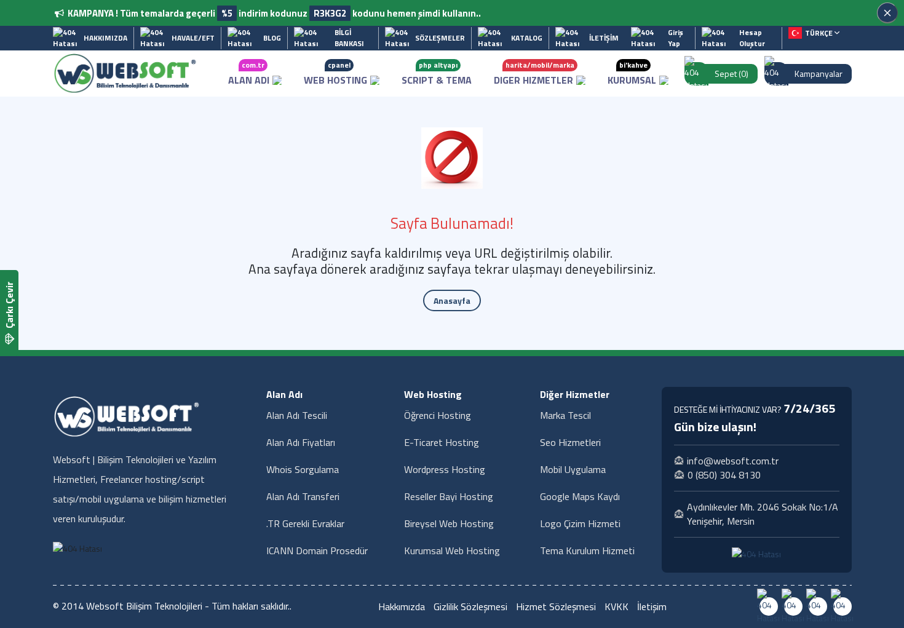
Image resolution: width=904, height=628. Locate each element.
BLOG (272, 38)
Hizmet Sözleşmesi (556, 606)
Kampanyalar (819, 73)
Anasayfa (452, 300)
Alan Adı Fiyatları (300, 442)
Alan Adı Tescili (296, 415)
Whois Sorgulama (302, 469)
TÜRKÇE (820, 33)
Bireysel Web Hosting (449, 523)
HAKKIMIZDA (105, 38)
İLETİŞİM (604, 38)
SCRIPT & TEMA (437, 73)
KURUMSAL (632, 73)
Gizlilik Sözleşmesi (470, 606)
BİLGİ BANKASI (349, 38)
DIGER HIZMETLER (534, 73)
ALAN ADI (248, 73)
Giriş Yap (675, 38)
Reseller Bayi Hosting (448, 496)
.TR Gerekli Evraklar (305, 523)
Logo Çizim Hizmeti (580, 523)
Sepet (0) (731, 73)
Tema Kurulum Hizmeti (587, 550)
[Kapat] (887, 12)
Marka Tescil (565, 415)
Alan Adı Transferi (302, 496)
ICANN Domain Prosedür (317, 550)
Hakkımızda (401, 606)
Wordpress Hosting (444, 469)
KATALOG (526, 38)
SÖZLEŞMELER (440, 38)
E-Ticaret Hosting (441, 442)
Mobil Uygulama (573, 469)
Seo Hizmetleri (570, 442)
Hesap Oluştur (752, 38)
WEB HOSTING (335, 73)
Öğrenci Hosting (437, 415)
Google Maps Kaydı (580, 496)
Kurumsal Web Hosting (452, 550)
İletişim (652, 606)
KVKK (616, 606)
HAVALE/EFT (193, 38)
